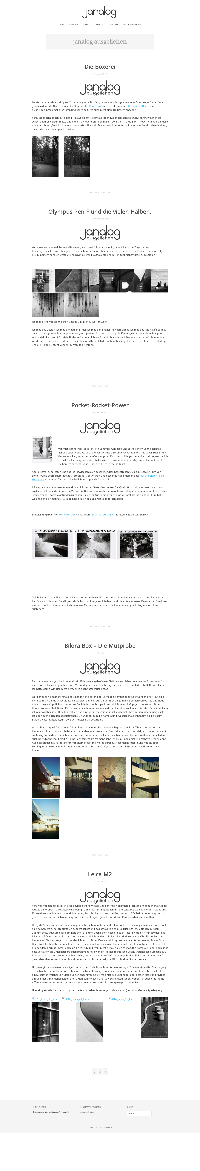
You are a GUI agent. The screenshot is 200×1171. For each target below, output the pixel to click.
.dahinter (99, 24)
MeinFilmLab (67, 514)
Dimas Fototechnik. (101, 514)
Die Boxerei (100, 66)
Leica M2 (100, 874)
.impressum (113, 24)
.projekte (86, 24)
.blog (61, 24)
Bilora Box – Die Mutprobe (100, 645)
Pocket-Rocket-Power (100, 405)
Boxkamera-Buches (139, 106)
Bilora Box (95, 106)
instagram (84, 1112)
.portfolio (73, 24)
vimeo (91, 1112)
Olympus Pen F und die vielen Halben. (100, 211)
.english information (131, 24)
